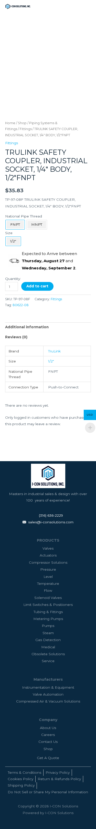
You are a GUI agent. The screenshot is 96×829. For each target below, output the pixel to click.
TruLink (54, 351)
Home (10, 123)
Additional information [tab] (27, 327)
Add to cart (37, 286)
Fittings (26, 129)
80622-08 (21, 305)
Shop (22, 123)
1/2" (51, 361)
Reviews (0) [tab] (16, 337)
